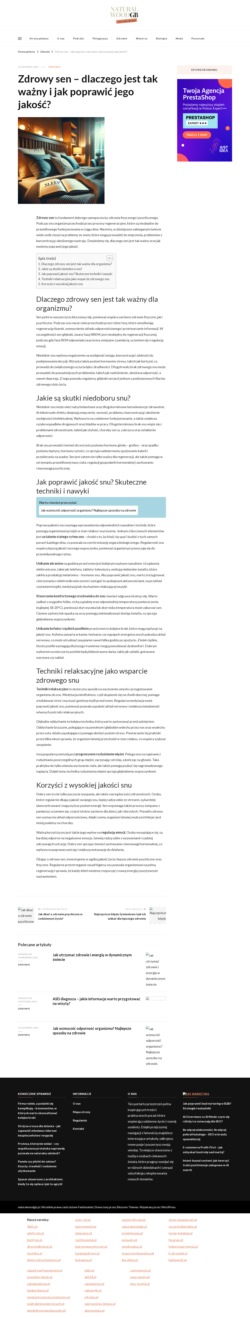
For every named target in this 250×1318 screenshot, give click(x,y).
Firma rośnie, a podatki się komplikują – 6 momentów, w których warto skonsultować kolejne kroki (37, 1110)
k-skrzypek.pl (178, 1253)
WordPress (168, 1207)
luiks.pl (89, 1270)
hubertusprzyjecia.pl (183, 1246)
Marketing (200, 1093)
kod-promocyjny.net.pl (91, 1246)
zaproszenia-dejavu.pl (100, 1304)
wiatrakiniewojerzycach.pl (45, 1304)
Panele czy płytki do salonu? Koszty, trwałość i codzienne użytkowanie (37, 1166)
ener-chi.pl (83, 1220)
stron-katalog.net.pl (183, 1220)
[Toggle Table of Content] (108, 258)
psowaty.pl (129, 1240)
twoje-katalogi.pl (181, 1233)
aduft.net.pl (35, 1233)
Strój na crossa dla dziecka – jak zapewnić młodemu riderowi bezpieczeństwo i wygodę (39, 1130)
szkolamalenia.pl (38, 1284)
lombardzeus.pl (38, 1290)
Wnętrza (141, 38)
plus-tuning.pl (140, 1284)
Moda (179, 38)
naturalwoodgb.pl (134, 1226)
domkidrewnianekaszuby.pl (46, 1310)
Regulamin (80, 1120)
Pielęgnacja (100, 38)
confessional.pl (86, 1240)
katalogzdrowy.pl (87, 1253)
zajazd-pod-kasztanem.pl (44, 1270)
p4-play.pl (91, 1297)
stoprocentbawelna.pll (138, 1253)
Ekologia (161, 38)
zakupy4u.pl (93, 1290)
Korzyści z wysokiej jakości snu (62, 284)
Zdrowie (121, 38)
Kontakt (78, 1128)
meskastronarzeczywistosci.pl (48, 1297)
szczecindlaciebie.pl (183, 1226)
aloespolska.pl (95, 1310)
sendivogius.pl (132, 1246)
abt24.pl (90, 1277)
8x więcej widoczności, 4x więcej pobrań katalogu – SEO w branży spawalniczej (205, 1134)
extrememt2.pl (85, 1226)
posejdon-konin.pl (39, 1277)
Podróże (78, 38)
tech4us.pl (34, 1253)
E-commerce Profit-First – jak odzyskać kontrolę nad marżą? (203, 1149)
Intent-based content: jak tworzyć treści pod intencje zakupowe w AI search (206, 1165)
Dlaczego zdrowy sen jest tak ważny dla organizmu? (76, 264)
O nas (61, 38)
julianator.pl (83, 1233)
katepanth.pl (178, 1260)
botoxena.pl (83, 1260)
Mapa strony (81, 1112)
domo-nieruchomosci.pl (44, 1260)
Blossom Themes (127, 1207)
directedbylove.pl (39, 1246)
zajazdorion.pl (94, 1284)
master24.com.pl (133, 1220)
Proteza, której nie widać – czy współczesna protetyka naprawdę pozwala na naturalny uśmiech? (41, 1148)
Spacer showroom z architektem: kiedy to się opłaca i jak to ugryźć (40, 1181)
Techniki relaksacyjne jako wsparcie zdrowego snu (75, 279)
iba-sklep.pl (130, 1260)
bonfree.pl (34, 1240)
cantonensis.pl (140, 1270)
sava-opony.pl (140, 1277)
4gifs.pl (32, 1226)
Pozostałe (198, 38)
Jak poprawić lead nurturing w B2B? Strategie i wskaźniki (207, 1106)
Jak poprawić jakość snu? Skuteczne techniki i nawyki (76, 274)
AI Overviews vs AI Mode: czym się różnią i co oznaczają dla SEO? (206, 1119)
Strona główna (38, 38)
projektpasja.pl (132, 1233)
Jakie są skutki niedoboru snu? (61, 269)
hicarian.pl (176, 1240)
